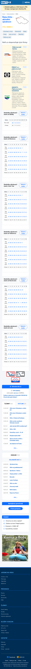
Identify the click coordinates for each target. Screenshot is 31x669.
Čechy (2, 593)
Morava (3, 595)
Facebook (12, 657)
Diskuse (3, 642)
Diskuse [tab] (15, 455)
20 (12, 122)
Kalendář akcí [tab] (15, 460)
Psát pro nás (13, 660)
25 (18, 246)
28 (10, 148)
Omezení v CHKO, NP (12, 526)
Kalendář (3, 644)
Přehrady (3, 579)
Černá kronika (5, 614)
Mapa (24, 31)
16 (16, 152)
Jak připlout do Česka (16, 443)
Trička (19, 660)
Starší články (4, 609)
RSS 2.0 (21, 657)
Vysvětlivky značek (11, 529)
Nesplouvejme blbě (15, 435)
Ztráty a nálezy (5, 632)
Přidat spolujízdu (16, 508)
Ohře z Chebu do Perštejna (17, 418)
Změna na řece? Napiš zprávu (15, 523)
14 (20, 148)
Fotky (4, 34)
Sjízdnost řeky (14, 464)
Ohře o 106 (13, 429)
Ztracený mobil (14, 486)
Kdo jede (12, 477)
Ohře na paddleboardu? (16, 467)
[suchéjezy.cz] (20, 372)
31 (8, 148)
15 (22, 212)
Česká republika (10, 13)
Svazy (2, 646)
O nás (24, 660)
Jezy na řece (12, 34)
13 (20, 152)
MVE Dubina (13, 489)
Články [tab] (8, 403)
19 (16, 148)
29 (10, 156)
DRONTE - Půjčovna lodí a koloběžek (17, 89)
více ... (15, 448)
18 (20, 255)
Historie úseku (23, 113)
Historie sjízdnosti (6, 616)
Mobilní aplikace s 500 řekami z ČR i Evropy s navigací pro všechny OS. (16, 8)
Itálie (2, 600)
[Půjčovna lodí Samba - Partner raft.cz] (7, 53)
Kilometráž (18, 31)
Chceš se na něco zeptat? (14, 521)
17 (22, 199)
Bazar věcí (4, 630)
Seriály (3, 611)
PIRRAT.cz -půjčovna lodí (16, 68)
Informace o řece (8, 31)
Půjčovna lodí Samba (16, 48)
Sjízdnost (3, 583)
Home (3, 13)
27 (14, 148)
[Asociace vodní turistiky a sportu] (15, 378)
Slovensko (4, 597)
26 (18, 199)
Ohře (17, 13)
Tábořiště (20, 34)
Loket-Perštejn (14, 480)
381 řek (16, 393)
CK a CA (3, 628)
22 (20, 165)
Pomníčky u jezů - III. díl (16, 432)
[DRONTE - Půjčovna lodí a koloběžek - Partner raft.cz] (7, 96)
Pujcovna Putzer (14, 493)
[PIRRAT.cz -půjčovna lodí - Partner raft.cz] (7, 73)
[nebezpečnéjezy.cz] (10, 372)
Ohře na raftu (13, 483)
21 (20, 208)
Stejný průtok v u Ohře (16, 474)
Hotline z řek (4, 576)
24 (20, 306)
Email (6, 660)
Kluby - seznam (5, 649)
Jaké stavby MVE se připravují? (18, 426)
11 (15, 122)
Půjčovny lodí (7, 37)
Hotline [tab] (22, 403)
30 (18, 156)
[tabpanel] (15, 428)
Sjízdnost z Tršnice (15, 470)
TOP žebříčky (16, 390)
